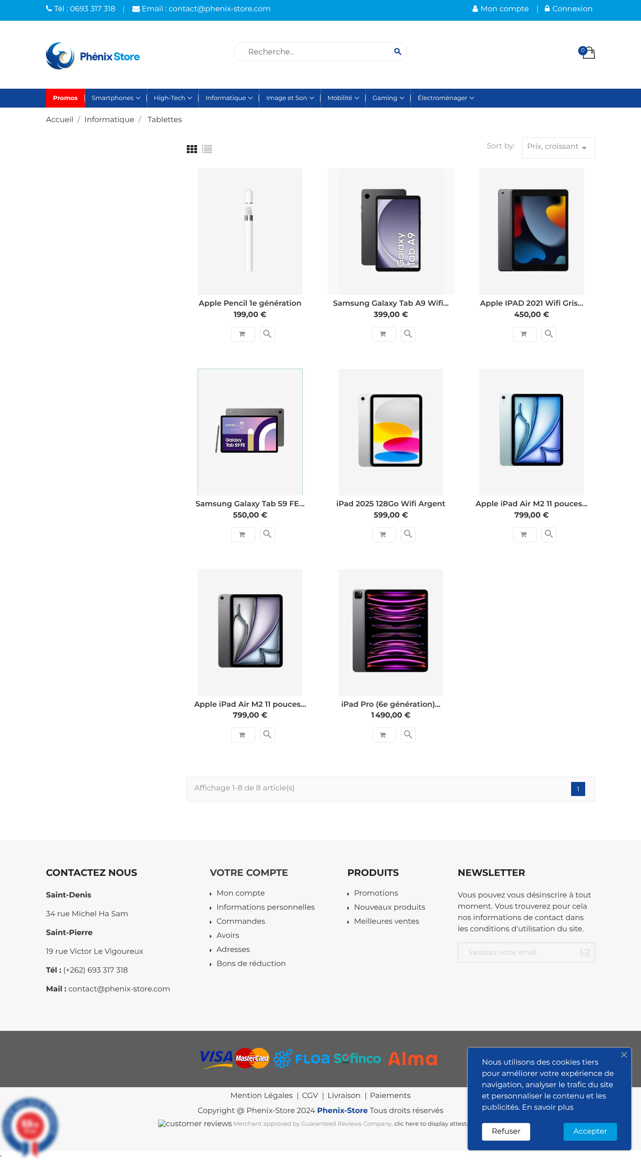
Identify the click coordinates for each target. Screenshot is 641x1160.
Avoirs (227, 936)
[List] (207, 149)
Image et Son (287, 98)
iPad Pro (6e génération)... (391, 704)
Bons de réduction (251, 964)
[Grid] (192, 149)
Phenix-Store (342, 1110)
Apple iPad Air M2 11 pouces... (532, 504)
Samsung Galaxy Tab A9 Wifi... (391, 303)
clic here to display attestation (437, 1124)
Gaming (386, 98)
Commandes (240, 922)
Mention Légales (261, 1096)
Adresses (233, 950)
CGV (310, 1096)
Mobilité (341, 98)
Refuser (506, 1131)
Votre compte (249, 873)
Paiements (390, 1096)
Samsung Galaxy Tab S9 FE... (250, 504)
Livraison (344, 1096)
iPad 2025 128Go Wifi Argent (390, 504)
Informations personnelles (265, 908)
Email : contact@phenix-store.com (205, 9)
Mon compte (240, 894)
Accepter (590, 1131)
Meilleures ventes (386, 922)
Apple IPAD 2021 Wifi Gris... (531, 303)
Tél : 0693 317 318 (83, 9)
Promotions (376, 894)
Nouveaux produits (389, 908)
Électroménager (443, 98)
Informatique (226, 98)
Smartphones (113, 98)
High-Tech (170, 98)
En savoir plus (547, 1107)
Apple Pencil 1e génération (249, 303)
